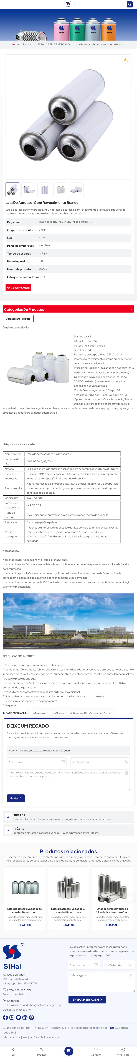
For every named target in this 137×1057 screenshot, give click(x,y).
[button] (130, 898)
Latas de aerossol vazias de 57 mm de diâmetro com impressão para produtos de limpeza (68, 910)
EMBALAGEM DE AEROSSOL (54, 44)
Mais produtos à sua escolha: (19, 444)
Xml (25, 1037)
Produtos (28, 44)
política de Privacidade (44, 1037)
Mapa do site (12, 1037)
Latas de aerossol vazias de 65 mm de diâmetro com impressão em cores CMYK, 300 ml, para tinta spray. (24, 910)
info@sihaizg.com (21, 994)
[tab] (18, 318)
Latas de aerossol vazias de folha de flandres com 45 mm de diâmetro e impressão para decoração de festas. (112, 910)
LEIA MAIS (25, 924)
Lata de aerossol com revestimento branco (89, 713)
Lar (17, 44)
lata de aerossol (39, 713)
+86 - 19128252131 (17, 978)
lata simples (58, 713)
